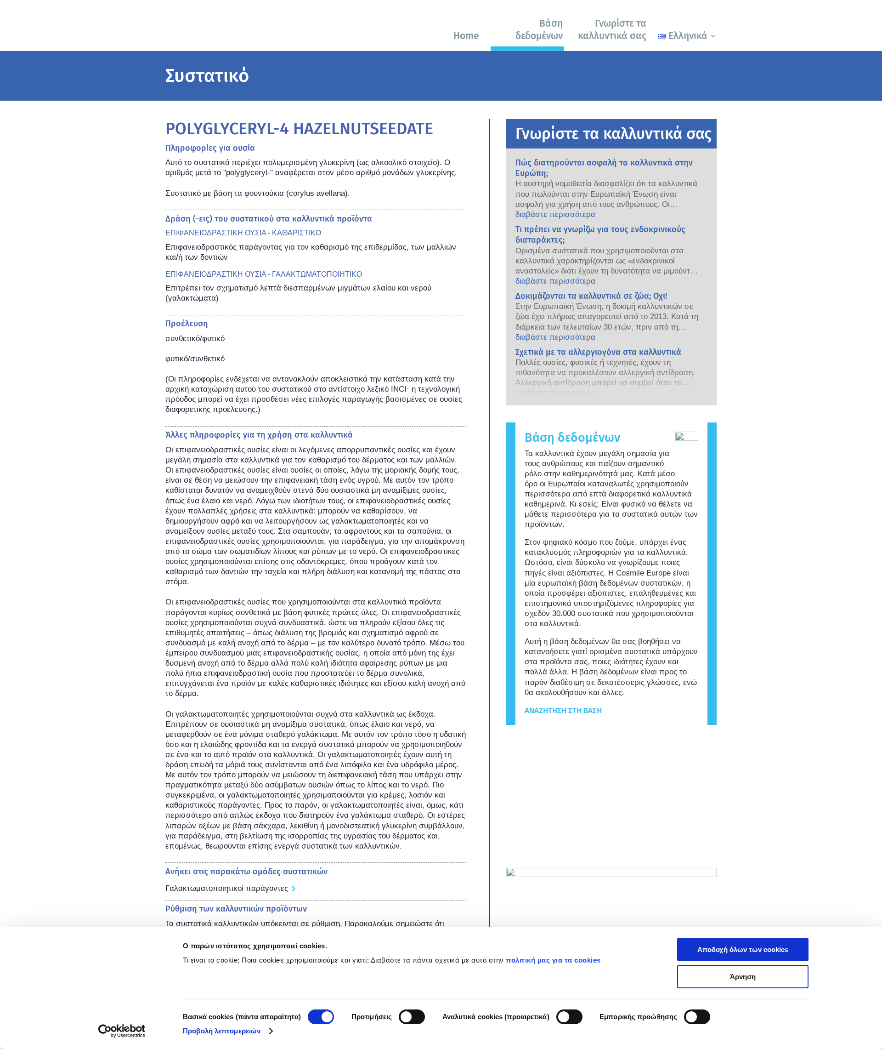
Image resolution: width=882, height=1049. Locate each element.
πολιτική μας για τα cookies (553, 960)
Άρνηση (743, 977)
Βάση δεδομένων (539, 29)
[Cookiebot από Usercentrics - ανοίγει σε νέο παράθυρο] (122, 1031)
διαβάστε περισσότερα (555, 214)
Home (466, 36)
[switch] (412, 1016)
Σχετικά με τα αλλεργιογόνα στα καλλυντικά (598, 352)
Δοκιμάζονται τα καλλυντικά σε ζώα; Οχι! (591, 296)
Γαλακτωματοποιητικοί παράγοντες (226, 888)
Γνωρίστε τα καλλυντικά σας (612, 29)
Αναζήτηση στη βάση (563, 710)
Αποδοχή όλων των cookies (742, 949)
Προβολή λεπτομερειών (221, 1031)
